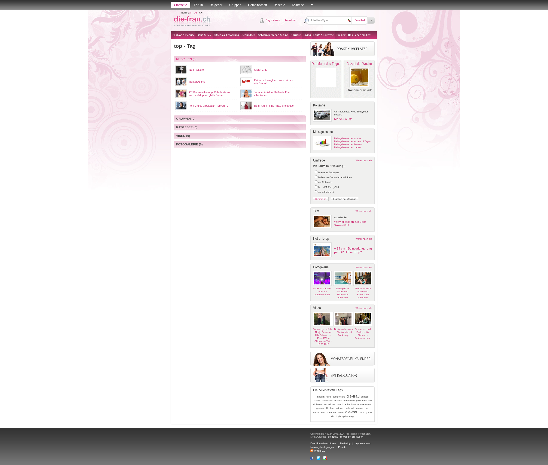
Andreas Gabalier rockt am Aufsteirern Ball (322, 291)
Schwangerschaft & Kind (273, 35)
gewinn (320, 408)
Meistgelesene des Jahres (348, 147)
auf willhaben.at (326, 192)
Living (307, 35)
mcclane (336, 404)
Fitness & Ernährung (226, 35)
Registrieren (273, 20)
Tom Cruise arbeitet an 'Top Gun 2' (209, 105)
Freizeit (341, 35)
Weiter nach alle (364, 160)
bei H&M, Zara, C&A (328, 187)
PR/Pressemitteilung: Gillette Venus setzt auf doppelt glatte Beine (209, 94)
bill (326, 408)
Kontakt (342, 447)
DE (195, 12)
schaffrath (332, 412)
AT (190, 12)
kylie (339, 416)
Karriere (296, 35)
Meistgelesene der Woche (347, 138)
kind (333, 416)
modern (321, 396)
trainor (317, 400)
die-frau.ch (357, 436)
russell (327, 404)
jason (362, 412)
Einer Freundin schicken (323, 443)
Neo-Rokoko (196, 69)
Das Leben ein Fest (359, 35)
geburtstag (348, 416)
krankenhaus (349, 404)
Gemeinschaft (257, 5)
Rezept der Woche (359, 63)
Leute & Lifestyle (323, 35)
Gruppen (235, 5)
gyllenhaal (361, 400)
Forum (198, 5)
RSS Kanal (319, 451)
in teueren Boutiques (328, 172)
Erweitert (359, 20)
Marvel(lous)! (343, 119)
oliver (331, 408)
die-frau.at (333, 436)
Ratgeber (216, 5)
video (341, 412)
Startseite (180, 5)
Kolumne (298, 5)
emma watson (364, 404)
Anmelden (290, 20)
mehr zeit (349, 408)
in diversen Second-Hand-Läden (335, 177)
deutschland (339, 396)
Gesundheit (248, 35)
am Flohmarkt (325, 182)
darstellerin (349, 400)
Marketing (345, 443)
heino (328, 396)
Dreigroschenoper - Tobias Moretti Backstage (343, 332)
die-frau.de (345, 436)
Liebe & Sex (204, 35)
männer (340, 408)
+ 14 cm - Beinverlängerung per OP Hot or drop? (353, 250)
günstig (364, 396)
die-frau (353, 396)
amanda (338, 400)
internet (359, 408)
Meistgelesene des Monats (348, 144)
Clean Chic (260, 69)
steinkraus (327, 400)
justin (369, 412)
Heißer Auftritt (197, 81)
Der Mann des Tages (326, 63)
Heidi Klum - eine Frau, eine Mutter (274, 105)
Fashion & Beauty (183, 35)
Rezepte (279, 5)
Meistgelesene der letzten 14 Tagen (352, 141)
